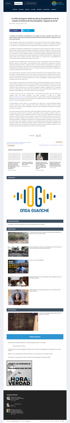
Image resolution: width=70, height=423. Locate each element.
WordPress (28, 421)
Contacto (52, 421)
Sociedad (21, 9)
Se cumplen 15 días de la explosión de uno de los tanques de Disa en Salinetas (26, 224)
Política (27, 9)
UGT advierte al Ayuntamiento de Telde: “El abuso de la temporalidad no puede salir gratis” (29, 357)
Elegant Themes (15, 421)
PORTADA (15, 9)
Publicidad (57, 421)
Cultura (33, 9)
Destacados (46, 9)
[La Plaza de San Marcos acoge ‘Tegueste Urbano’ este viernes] (28, 156)
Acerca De (42, 421)
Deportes (39, 9)
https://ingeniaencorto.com (18, 96)
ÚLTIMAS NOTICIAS (30, 3)
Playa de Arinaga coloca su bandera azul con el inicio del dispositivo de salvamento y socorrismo (55, 164)
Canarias (53, 9)
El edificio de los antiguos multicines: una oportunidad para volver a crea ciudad (27, 342)
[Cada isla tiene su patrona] (8, 405)
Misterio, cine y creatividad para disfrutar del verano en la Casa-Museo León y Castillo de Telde (30, 353)
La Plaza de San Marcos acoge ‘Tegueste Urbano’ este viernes (27, 163)
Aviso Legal (47, 421)
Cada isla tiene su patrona (16, 346)
